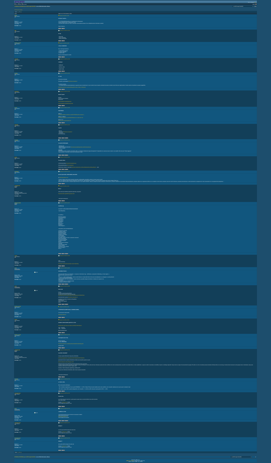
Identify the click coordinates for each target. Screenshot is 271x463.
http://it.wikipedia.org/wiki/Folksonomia (65, 103)
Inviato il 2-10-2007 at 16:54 (65, 255)
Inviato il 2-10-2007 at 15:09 (65, 107)
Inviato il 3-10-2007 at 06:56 (65, 286)
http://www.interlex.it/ (62, 314)
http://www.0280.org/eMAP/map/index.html (66, 193)
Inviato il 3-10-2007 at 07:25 (65, 393)
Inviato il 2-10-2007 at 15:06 (65, 91)
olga (15, 30)
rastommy (17, 91)
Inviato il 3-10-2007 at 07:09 (65, 334)
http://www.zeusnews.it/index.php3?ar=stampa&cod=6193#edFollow (71, 295)
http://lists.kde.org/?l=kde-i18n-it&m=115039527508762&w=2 (70, 325)
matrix (16, 319)
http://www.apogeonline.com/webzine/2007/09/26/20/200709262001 (71, 357)
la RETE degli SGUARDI (30, 6)
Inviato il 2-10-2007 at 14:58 (64, 15)
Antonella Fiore (18, 393)
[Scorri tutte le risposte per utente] (63, 28)
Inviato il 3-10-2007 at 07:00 (64, 306)
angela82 (16, 124)
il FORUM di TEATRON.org (20, 6)
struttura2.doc (64, 431)
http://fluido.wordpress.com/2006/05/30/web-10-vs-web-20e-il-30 (70, 117)
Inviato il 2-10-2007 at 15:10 (65, 124)
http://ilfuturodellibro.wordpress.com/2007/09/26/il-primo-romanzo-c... (71, 114)
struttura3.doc (64, 446)
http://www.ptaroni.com (63, 177)
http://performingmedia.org (71, 163)
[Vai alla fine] (255, 6)
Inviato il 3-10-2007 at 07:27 (65, 422)
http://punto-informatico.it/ (73, 297)
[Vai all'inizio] (256, 457)
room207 (16, 59)
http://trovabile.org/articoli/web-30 (64, 120)
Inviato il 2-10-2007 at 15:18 (64, 186)
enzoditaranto (17, 185)
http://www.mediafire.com (63, 416)
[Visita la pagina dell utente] (63, 155)
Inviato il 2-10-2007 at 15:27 (65, 202)
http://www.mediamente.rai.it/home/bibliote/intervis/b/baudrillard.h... (84, 167)
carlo (16, 268)
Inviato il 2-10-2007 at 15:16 (65, 171)
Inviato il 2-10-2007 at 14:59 (65, 30)
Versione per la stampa (18, 9)
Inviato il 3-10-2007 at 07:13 (65, 349)
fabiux (16, 15)
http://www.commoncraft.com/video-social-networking (68, 263)
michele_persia (18, 42)
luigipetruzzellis (18, 202)
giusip (16, 157)
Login (255, 2)
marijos (16, 73)
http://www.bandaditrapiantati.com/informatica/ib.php (81, 147)
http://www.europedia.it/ (72, 81)
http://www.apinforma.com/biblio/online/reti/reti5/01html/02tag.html (70, 343)
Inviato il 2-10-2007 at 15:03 (65, 73)
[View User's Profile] (59, 28)
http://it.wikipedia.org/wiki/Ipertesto (64, 101)
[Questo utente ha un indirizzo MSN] (66, 138)
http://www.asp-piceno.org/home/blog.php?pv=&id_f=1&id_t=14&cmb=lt (72, 87)
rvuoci (16, 107)
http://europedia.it (70, 165)
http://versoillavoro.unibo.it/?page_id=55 (66, 361)
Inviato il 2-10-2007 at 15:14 (65, 157)
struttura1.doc (64, 402)
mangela (16, 140)
